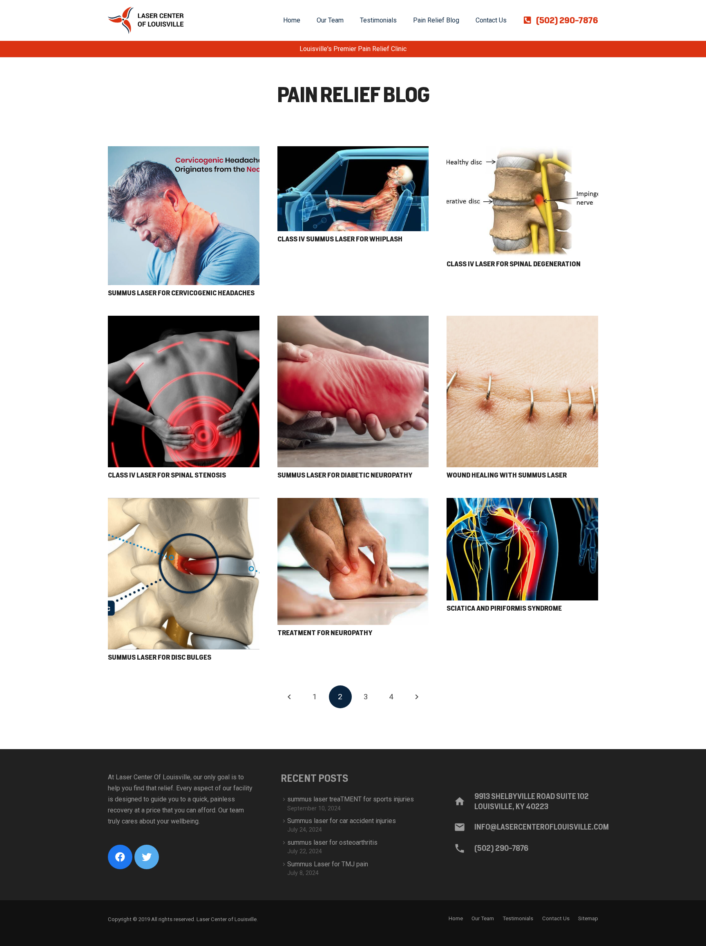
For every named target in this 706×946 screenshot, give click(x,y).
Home (456, 918)
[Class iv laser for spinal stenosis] (183, 391)
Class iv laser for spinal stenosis (167, 475)
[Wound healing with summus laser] (522, 391)
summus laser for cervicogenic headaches (181, 293)
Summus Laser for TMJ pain (327, 864)
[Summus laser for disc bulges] (183, 573)
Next (416, 696)
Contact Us (556, 918)
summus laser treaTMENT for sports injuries (350, 799)
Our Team (482, 918)
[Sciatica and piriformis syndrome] (522, 549)
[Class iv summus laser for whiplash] (353, 188)
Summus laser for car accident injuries (341, 821)
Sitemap (588, 918)
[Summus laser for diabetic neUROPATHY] (353, 391)
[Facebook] (120, 857)
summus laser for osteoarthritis (332, 842)
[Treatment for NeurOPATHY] (353, 561)
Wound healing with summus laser (507, 475)
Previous (289, 696)
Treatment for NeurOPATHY (324, 633)
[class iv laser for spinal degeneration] (522, 201)
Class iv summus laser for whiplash (339, 239)
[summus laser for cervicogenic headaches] (183, 215)
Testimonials (518, 918)
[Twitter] (146, 857)
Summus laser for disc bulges (159, 657)
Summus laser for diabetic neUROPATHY (344, 475)
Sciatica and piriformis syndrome (504, 608)
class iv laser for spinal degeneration (514, 264)
